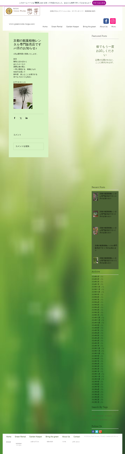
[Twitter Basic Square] (96, 431)
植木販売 (108, 416)
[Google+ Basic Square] (100, 431)
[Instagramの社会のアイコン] (113, 21)
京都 (93, 416)
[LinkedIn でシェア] (26, 118)
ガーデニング (97, 412)
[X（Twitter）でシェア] (20, 118)
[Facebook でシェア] (14, 118)
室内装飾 (100, 416)
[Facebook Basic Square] (93, 431)
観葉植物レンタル (107, 420)
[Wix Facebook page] (106, 21)
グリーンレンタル (110, 412)
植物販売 (95, 420)
